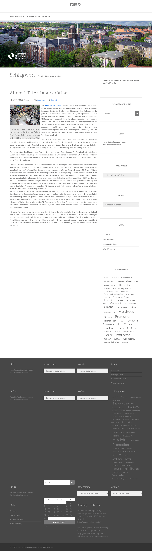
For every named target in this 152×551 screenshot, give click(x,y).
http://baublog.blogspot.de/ (88, 522)
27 (58, 515)
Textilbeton (131, 468)
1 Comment (41, 100)
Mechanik (135, 440)
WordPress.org (109, 249)
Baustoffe (54, 100)
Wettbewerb (125, 342)
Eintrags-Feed (108, 239)
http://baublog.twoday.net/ (97, 536)
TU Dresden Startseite (112, 144)
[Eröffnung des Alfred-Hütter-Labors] (25, 115)
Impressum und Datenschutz (40, 16)
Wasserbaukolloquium (111, 342)
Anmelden (107, 234)
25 (49, 515)
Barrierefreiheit (17, 16)
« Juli (46, 526)
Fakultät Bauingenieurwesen (114, 142)
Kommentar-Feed (110, 244)
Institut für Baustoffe (53, 105)
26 (54, 515)
